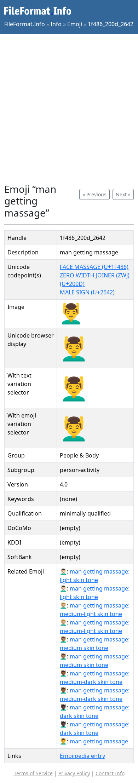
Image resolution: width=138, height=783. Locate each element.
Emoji (74, 24)
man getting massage (99, 741)
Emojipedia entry (82, 756)
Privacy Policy (74, 773)
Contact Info (110, 773)
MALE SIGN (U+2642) (87, 292)
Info (56, 24)
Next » (123, 194)
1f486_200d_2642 (110, 24)
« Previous (94, 194)
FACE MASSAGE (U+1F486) (94, 267)
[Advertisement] (69, 109)
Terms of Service (33, 773)
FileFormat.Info (24, 24)
